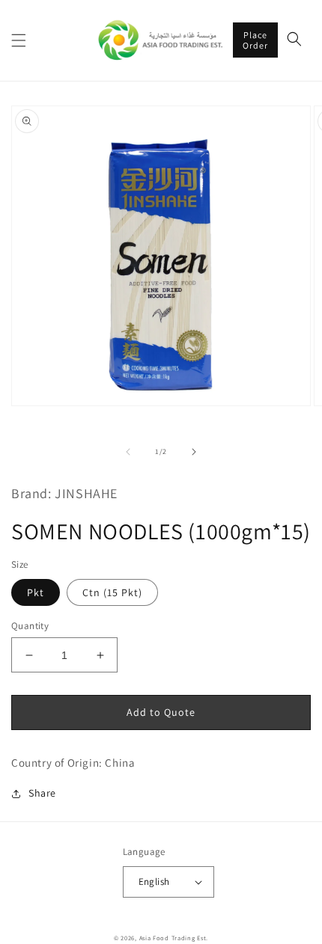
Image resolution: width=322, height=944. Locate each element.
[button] (18, 40)
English (154, 881)
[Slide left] (128, 451)
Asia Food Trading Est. (173, 938)
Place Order (255, 40)
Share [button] (42, 793)
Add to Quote (161, 712)
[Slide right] (193, 451)
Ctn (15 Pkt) (112, 592)
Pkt (35, 592)
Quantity (30, 625)
